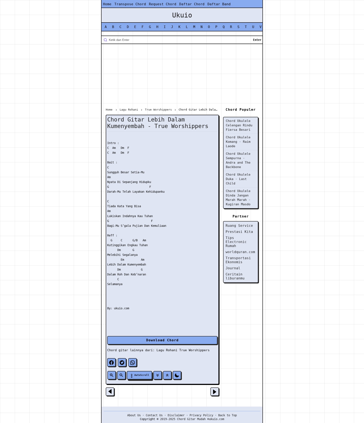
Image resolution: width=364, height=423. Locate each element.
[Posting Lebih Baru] (110, 391)
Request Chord (162, 4)
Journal (233, 268)
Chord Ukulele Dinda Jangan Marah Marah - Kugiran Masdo (238, 197)
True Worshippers (194, 350)
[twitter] (122, 362)
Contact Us (154, 415)
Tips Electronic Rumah (236, 242)
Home (107, 4)
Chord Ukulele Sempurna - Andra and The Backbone (238, 160)
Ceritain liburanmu (235, 276)
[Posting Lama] (214, 391)
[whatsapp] (132, 362)
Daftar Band (219, 4)
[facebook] (111, 362)
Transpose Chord (130, 4)
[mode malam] (177, 375)
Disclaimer (176, 415)
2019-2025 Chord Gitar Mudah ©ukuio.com (192, 419)
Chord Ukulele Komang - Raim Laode (238, 141)
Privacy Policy (201, 415)
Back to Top (227, 415)
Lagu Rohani (167, 350)
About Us (134, 415)
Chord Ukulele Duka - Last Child (238, 179)
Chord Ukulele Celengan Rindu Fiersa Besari (239, 125)
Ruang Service (239, 226)
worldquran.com (240, 252)
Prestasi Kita (239, 232)
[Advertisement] (182, 76)
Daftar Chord (192, 4)
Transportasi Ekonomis (238, 260)
